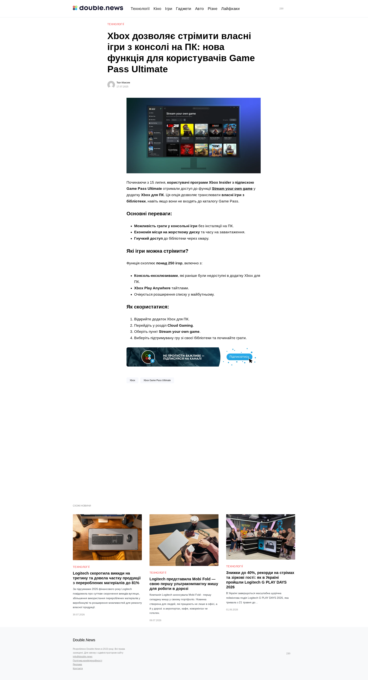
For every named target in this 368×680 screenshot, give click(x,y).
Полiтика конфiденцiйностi (87, 660)
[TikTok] (287, 8)
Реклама (77, 664)
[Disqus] (194, 442)
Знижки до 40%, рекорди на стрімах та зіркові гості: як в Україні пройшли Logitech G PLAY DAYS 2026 (260, 580)
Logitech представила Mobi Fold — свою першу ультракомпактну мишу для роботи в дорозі (184, 584)
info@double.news (82, 656)
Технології (115, 24)
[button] (293, 9)
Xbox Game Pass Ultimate (157, 380)
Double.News (84, 640)
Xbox (132, 380)
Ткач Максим (123, 82)
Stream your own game (232, 189)
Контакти (78, 668)
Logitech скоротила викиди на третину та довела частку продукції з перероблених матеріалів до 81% (107, 578)
